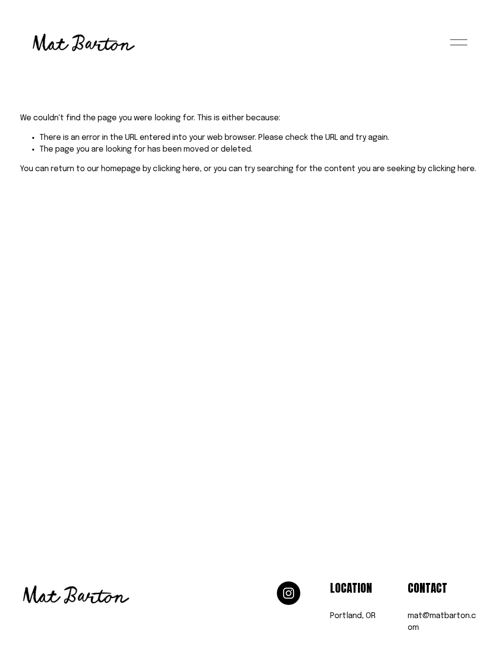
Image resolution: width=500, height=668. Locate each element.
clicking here (176, 169)
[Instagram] (288, 593)
